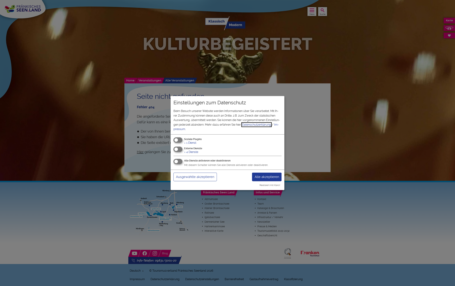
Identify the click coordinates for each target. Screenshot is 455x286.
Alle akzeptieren (267, 177)
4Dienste (191, 152)
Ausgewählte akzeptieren (195, 177)
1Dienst (190, 142)
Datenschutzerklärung (256, 124)
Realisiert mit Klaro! (269, 185)
